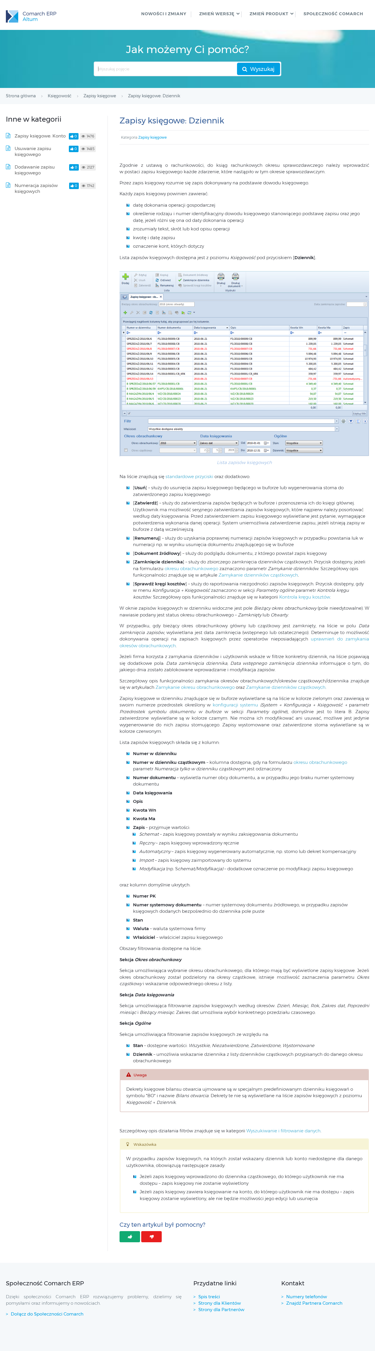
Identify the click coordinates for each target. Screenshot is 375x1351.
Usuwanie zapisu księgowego (33, 151)
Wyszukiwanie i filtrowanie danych (283, 1131)
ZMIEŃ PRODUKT (269, 13)
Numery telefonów (306, 1296)
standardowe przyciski (190, 476)
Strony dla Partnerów (221, 1309)
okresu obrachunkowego (191, 568)
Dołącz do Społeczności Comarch (47, 1314)
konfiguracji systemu (235, 705)
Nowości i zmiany (163, 13)
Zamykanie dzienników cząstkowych (258, 575)
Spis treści (209, 1296)
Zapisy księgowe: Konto (40, 136)
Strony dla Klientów (219, 1303)
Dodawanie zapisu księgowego (35, 170)
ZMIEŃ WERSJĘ (216, 13)
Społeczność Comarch (333, 13)
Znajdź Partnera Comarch (314, 1303)
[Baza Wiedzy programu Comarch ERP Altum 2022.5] (31, 15)
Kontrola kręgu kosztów (304, 597)
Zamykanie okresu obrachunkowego (195, 687)
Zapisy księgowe (152, 137)
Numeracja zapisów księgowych (36, 188)
